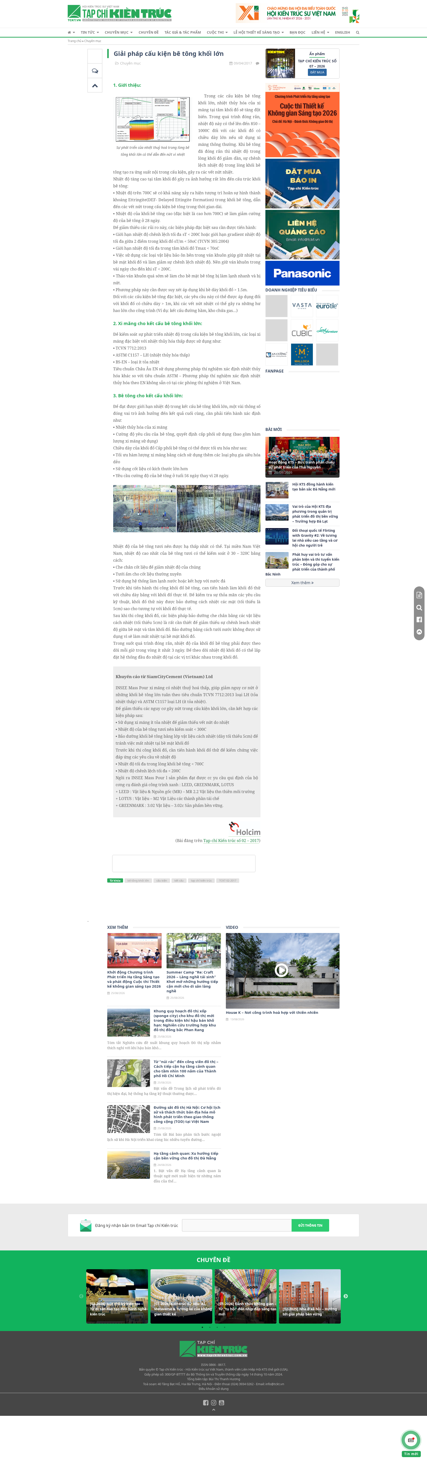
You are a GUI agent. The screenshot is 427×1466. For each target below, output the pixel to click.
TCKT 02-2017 (227, 880)
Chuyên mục (116, 32)
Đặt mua (317, 72)
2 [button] (209, 1327)
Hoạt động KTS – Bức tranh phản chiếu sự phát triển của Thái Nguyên (302, 464)
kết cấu (179, 880)
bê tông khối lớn (138, 880)
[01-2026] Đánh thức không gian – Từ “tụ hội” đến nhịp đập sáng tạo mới (247, 1308)
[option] (117, 1296)
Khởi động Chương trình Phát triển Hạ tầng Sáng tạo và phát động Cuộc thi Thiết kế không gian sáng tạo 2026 (134, 979)
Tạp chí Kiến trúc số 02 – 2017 (231, 840)
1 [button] (202, 1327)
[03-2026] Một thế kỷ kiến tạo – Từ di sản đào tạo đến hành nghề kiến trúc (118, 1308)
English (342, 32)
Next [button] (345, 1296)
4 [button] (224, 1327)
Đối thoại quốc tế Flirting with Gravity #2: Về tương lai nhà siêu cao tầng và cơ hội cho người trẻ (315, 538)
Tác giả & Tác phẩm (183, 32)
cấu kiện (161, 880)
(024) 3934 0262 (242, 1384)
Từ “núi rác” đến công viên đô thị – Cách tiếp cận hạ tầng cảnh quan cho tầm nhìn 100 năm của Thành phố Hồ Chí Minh (186, 1068)
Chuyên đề (149, 32)
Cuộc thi (215, 32)
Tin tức (88, 32)
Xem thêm (301, 582)
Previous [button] (81, 1296)
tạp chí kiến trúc (201, 880)
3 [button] (217, 1327)
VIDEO (232, 927)
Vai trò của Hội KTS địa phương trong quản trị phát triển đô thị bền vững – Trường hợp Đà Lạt (315, 514)
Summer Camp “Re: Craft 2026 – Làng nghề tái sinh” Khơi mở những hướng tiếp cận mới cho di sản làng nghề (192, 981)
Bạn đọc (297, 32)
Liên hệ (318, 32)
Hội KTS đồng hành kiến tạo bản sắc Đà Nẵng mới (313, 486)
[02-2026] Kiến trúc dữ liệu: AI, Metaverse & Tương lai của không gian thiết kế (183, 1308)
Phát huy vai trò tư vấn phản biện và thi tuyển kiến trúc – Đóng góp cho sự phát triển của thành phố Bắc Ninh (302, 564)
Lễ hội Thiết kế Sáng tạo (257, 32)
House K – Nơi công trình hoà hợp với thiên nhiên (272, 1012)
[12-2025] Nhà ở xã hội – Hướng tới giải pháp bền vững (310, 1311)
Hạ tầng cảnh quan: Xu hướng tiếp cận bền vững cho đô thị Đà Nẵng (186, 1155)
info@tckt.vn (274, 1384)
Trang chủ (74, 41)
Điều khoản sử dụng (214, 1388)
